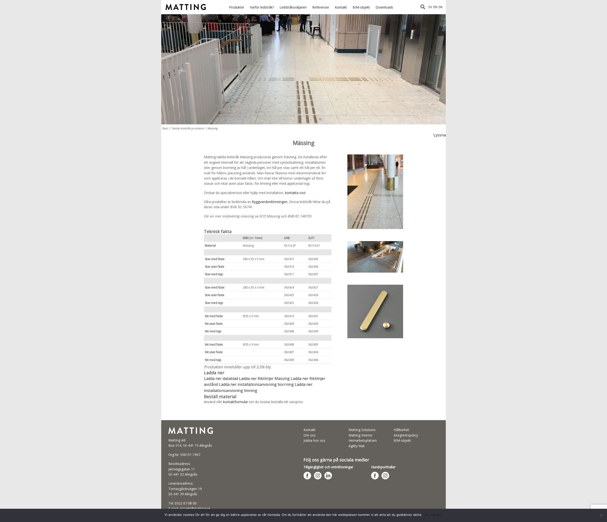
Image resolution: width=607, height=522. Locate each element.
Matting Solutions (362, 430)
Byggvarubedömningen (269, 201)
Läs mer (436, 515)
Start (165, 128)
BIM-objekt (361, 7)
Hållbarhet (401, 430)
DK (441, 7)
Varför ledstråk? (262, 7)
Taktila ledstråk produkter (187, 128)
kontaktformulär (235, 402)
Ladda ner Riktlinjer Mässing (264, 378)
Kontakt (341, 7)
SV (430, 7)
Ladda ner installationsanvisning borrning (257, 384)
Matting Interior (360, 435)
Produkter (236, 7)
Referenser (320, 7)
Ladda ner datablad (221, 378)
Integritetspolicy (406, 435)
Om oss (310, 435)
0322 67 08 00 (186, 503)
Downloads (384, 7)
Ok (426, 515)
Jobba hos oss (314, 440)
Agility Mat (357, 446)
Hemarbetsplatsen (363, 440)
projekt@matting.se (195, 508)
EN (435, 7)
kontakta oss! (295, 192)
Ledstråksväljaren (293, 7)
